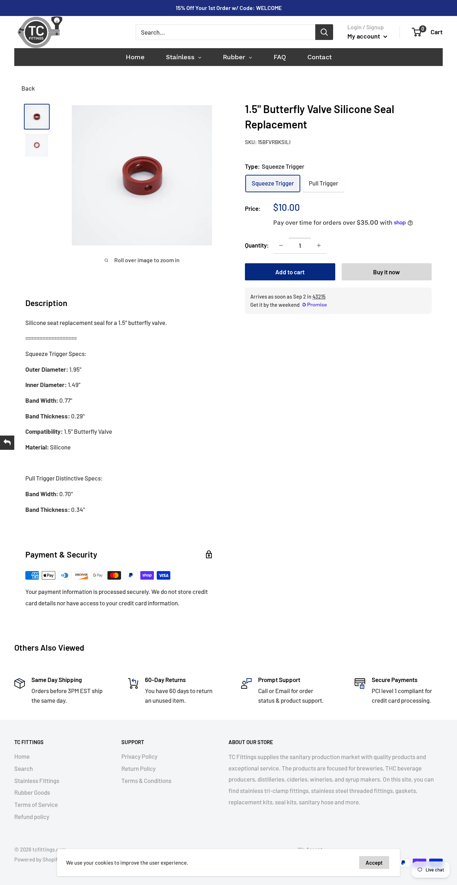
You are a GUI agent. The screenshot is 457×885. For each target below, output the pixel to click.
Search (23, 768)
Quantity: (257, 245)
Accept (374, 862)
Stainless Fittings (36, 780)
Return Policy (138, 768)
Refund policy (31, 816)
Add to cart (290, 271)
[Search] (324, 32)
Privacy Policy (139, 756)
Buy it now (386, 271)
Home (22, 756)
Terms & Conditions (146, 780)
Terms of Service (36, 804)
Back (28, 88)
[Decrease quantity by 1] (280, 245)
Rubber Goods (32, 792)
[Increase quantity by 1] (318, 245)
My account (364, 36)
